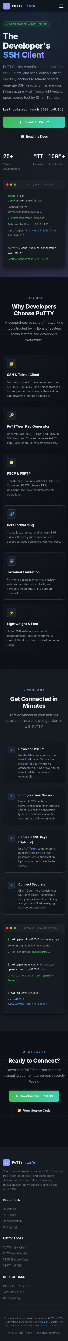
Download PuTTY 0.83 (34, 1096)
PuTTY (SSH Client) (15, 1247)
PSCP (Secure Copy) (16, 1259)
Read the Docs (34, 137)
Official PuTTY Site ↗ (16, 1286)
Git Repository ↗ (13, 1298)
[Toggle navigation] (61, 6)
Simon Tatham (49, 1321)
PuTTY (20, 6)
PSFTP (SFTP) (12, 1265)
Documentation (12, 1221)
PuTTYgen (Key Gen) (16, 1253)
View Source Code (34, 1110)
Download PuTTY (34, 122)
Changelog (10, 1227)
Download (9, 1209)
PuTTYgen (30, 848)
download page (28, 759)
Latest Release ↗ (14, 1292)
